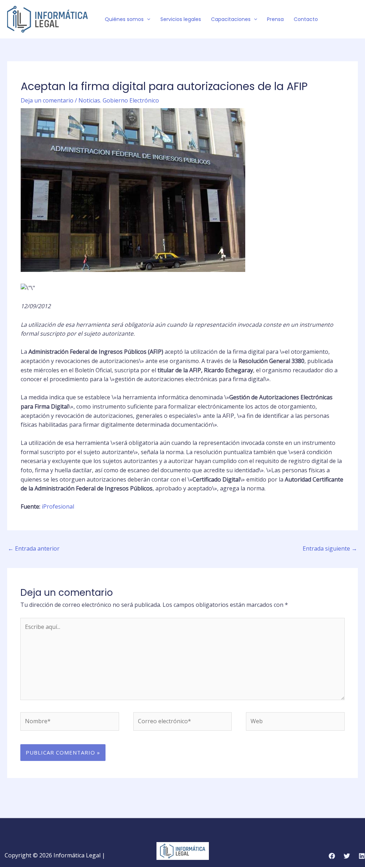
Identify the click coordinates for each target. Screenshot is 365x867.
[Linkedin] (362, 856)
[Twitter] (344, 19)
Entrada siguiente (330, 548)
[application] (147, 19)
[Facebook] (333, 19)
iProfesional (58, 506)
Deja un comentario (47, 100)
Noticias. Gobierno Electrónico (118, 100)
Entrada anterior (34, 548)
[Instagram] (354, 19)
